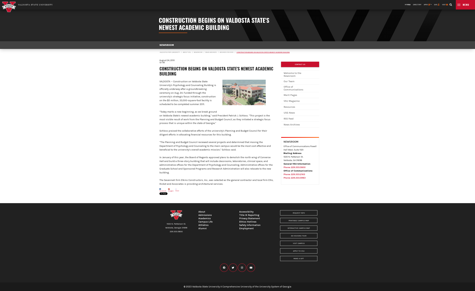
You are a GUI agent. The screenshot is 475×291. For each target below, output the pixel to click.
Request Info (299, 213)
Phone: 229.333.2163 (294, 174)
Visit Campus (299, 243)
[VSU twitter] (233, 267)
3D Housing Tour (299, 236)
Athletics (203, 225)
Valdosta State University (170, 52)
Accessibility (246, 212)
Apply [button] (426, 5)
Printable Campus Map (299, 221)
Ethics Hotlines (247, 222)
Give (436, 5)
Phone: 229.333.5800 (295, 167)
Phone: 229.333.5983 (295, 178)
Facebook (162, 191)
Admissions (205, 215)
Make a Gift (299, 259)
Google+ (171, 191)
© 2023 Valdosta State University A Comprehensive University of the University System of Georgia (237, 286)
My (408, 5)
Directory (417, 5)
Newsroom (166, 45)
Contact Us (300, 64)
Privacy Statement (249, 218)
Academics (204, 218)
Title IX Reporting (249, 215)
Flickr (177, 191)
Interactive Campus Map (299, 228)
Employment (246, 228)
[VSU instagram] (242, 267)
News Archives (211, 52)
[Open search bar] (450, 4)
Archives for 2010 (226, 52)
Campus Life (205, 222)
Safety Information (250, 225)
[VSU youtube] (251, 267)
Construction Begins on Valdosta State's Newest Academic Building (263, 52)
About (201, 212)
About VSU (187, 52)
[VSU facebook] (224, 267)
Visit (444, 5)
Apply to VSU (299, 251)
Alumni (202, 228)
